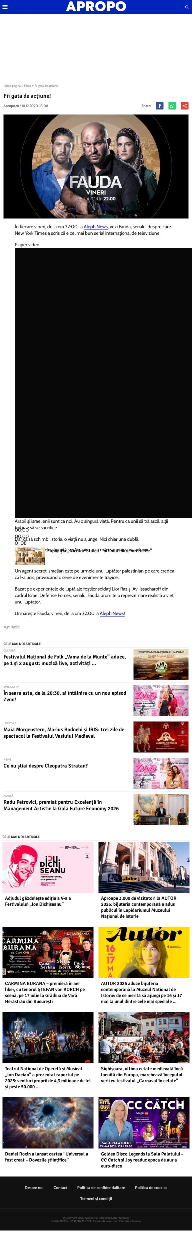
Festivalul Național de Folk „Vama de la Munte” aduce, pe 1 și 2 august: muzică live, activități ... (65, 660)
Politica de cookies (151, 1187)
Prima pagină (12, 86)
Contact (60, 1187)
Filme (27, 86)
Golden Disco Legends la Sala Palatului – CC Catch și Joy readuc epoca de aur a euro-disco (142, 1160)
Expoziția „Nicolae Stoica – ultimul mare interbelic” (99, 551)
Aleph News (96, 227)
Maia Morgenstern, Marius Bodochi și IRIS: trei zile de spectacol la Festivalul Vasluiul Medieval (64, 732)
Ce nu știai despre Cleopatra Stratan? (46, 765)
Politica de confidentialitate (101, 1187)
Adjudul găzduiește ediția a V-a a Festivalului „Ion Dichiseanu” (38, 901)
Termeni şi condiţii (96, 1198)
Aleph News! (112, 613)
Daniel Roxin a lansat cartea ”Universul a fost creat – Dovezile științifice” (46, 1157)
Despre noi (34, 1187)
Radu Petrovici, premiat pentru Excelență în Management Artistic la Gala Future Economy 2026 (61, 805)
